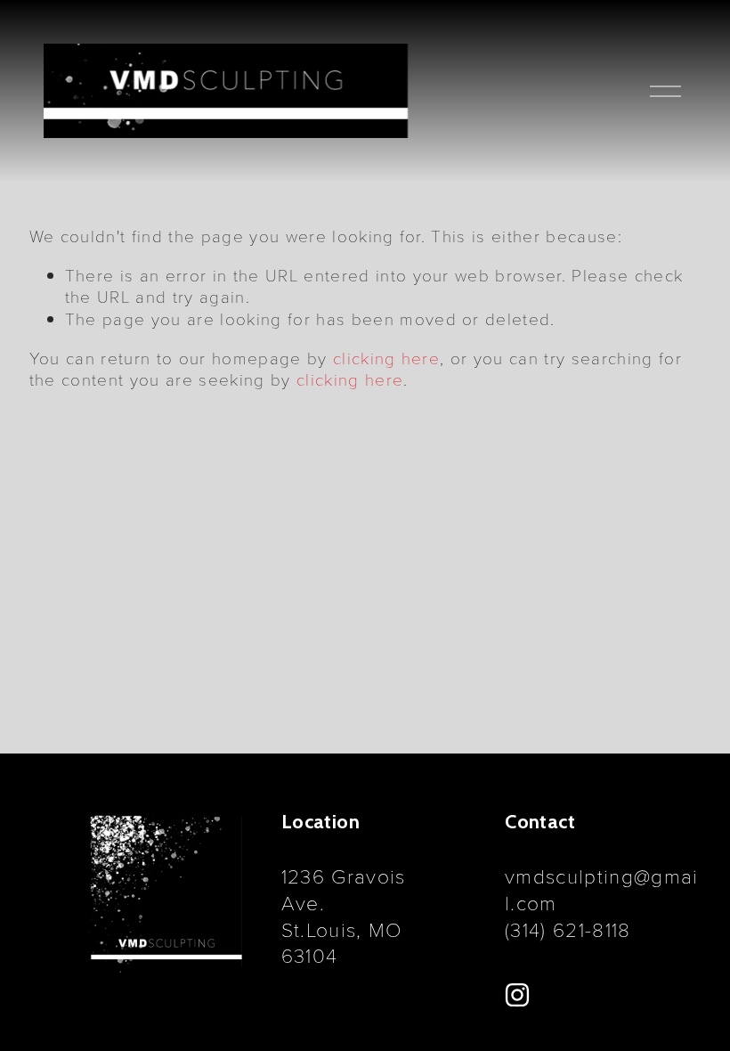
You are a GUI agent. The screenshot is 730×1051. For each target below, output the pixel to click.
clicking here (386, 357)
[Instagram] (517, 994)
